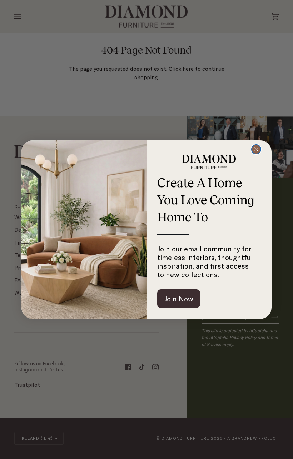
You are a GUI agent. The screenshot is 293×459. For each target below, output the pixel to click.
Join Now (178, 298)
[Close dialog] (256, 149)
